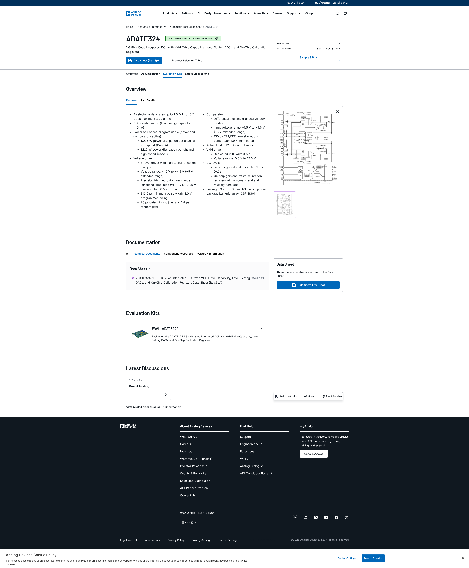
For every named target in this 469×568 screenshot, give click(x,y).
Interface (157, 26)
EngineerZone (249, 444)
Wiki (243, 459)
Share (311, 396)
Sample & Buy (308, 57)
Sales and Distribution (195, 481)
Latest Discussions (197, 73)
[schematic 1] (285, 204)
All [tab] (127, 253)
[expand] (261, 328)
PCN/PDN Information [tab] (210, 253)
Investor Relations (192, 466)
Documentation (150, 73)
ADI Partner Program (194, 488)
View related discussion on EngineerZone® (153, 406)
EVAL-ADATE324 (165, 328)
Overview (132, 73)
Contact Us (187, 495)
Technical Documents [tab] (146, 253)
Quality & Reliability (193, 473)
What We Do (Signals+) (196, 459)
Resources (247, 451)
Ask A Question (334, 396)
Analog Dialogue (251, 466)
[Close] (463, 558)
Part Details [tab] (148, 100)
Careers (185, 444)
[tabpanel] (197, 160)
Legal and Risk (129, 540)
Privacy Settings (201, 540)
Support (245, 437)
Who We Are (188, 437)
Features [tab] (131, 100)
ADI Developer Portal (254, 473)
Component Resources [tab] (178, 253)
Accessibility (152, 540)
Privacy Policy (175, 540)
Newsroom (187, 451)
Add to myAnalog (288, 396)
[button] (165, 27)
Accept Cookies (373, 558)
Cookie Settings (228, 540)
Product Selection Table (187, 60)
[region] (234, 558)
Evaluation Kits (172, 73)
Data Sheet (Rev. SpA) (147, 60)
